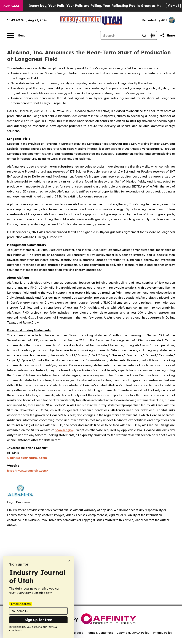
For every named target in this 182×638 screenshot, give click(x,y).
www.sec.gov (64, 430)
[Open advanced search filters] (152, 35)
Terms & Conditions (100, 632)
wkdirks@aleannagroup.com (27, 458)
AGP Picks (12, 5)
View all (173, 5)
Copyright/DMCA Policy (133, 632)
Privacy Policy (162, 632)
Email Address (21, 604)
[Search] (144, 35)
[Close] (69, 560)
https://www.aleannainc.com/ (27, 470)
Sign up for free (38, 620)
